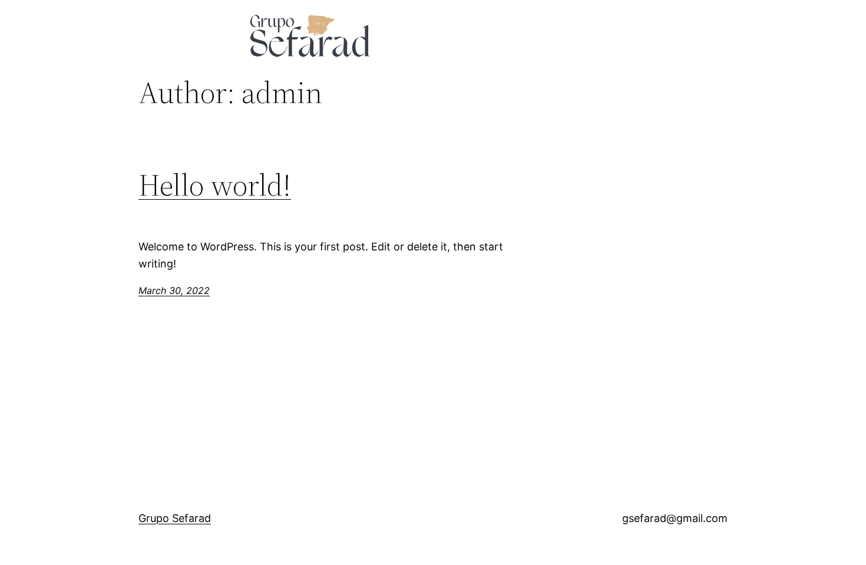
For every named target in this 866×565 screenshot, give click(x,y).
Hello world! (214, 185)
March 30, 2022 (174, 290)
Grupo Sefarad (174, 518)
